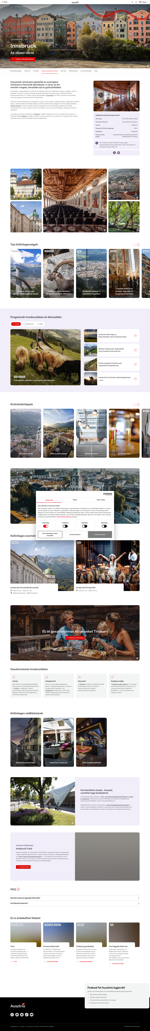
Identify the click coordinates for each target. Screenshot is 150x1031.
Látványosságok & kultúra (49, 71)
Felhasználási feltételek (47, 1026)
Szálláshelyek (73, 71)
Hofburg (24, 116)
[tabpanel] (75, 357)
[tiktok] (26, 1014)
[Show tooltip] (148, 66)
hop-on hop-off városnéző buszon (30, 856)
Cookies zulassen (100, 534)
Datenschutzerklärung (64, 516)
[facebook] (118, 152)
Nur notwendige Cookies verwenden (50, 534)
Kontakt (22, 1026)
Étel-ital (63, 71)
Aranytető (50, 95)
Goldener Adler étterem (120, 684)
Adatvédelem (14, 1026)
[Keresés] (132, 2)
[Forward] (138, 244)
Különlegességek (16, 71)
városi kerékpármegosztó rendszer (117, 805)
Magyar (144, 2)
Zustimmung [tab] (49, 500)
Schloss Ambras (15, 106)
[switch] (65, 526)
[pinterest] (22, 1014)
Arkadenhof (49, 690)
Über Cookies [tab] (101, 500)
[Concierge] (136, 2)
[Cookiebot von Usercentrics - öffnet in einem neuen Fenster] (104, 494)
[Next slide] (136, 96)
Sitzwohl (82, 684)
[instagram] (114, 152)
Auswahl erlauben (75, 534)
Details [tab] (75, 500)
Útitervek (27, 71)
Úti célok (36, 71)
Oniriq (17, 688)
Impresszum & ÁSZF (32, 1026)
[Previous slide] (97, 96)
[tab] (16, 324)
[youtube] (31, 1014)
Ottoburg (37, 114)
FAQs (96, 71)
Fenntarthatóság (86, 71)
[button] (143, 2)
